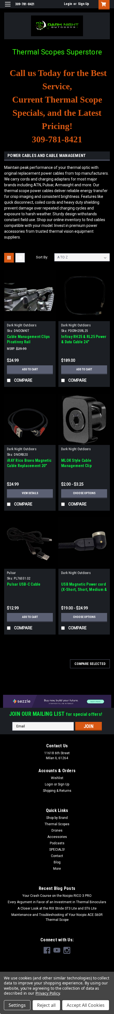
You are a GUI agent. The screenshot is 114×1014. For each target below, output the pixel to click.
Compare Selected (89, 664)
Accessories (57, 837)
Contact (57, 856)
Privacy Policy (47, 993)
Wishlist (57, 778)
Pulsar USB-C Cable (24, 584)
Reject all (46, 1005)
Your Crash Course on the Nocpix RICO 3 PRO (57, 896)
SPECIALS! (57, 849)
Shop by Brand (57, 818)
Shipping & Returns (57, 791)
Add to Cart (30, 369)
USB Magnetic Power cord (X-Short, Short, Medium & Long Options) (84, 589)
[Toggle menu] (7, 7)
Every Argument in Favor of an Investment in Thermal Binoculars (57, 902)
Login (68, 4)
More (57, 869)
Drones (57, 830)
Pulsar (11, 573)
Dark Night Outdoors (22, 325)
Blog (57, 862)
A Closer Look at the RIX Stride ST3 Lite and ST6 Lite (57, 908)
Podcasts (57, 843)
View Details (30, 493)
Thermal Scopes (57, 824)
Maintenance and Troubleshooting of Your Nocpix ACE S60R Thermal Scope (57, 917)
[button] (57, 701)
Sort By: (42, 257)
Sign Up (83, 4)
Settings (17, 1005)
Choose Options (84, 493)
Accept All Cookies (86, 1005)
